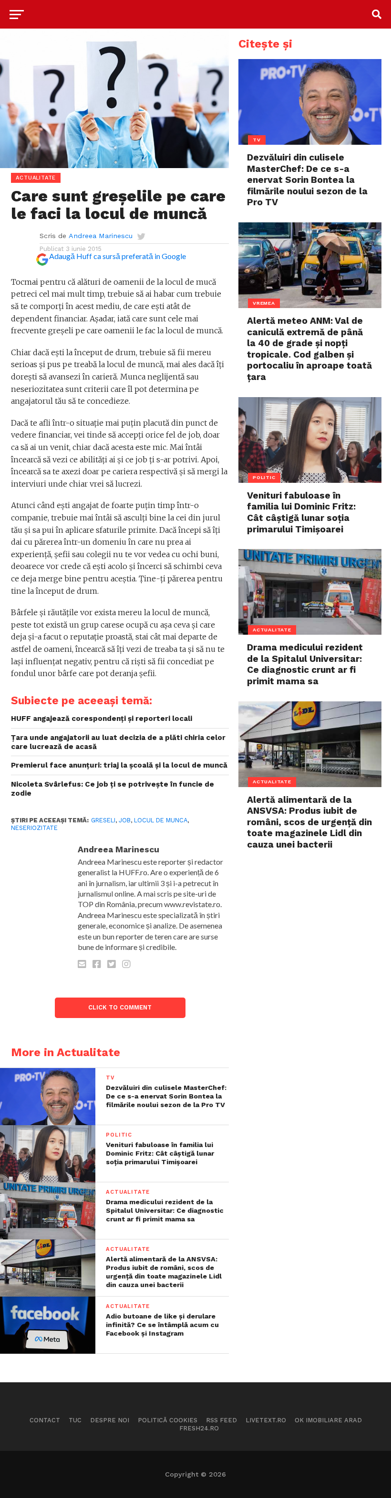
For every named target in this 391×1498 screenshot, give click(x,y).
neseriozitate (34, 827)
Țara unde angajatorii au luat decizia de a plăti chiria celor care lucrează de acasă (118, 742)
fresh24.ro (199, 1428)
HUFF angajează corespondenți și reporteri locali (101, 718)
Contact (45, 1420)
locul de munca (160, 820)
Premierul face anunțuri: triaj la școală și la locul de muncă (119, 765)
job (125, 820)
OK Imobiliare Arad (328, 1420)
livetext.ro (266, 1420)
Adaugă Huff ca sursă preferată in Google (117, 255)
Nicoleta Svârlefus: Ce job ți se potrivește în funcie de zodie (112, 789)
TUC (75, 1420)
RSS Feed (221, 1420)
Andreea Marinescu (101, 236)
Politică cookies (167, 1420)
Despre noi (109, 1420)
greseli (103, 820)
